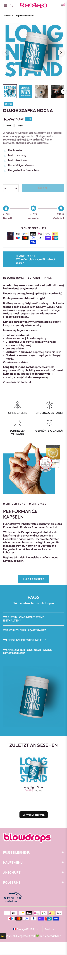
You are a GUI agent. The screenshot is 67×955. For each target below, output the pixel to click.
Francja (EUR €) (26, 929)
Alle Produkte (33, 579)
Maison (7, 15)
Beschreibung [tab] (13, 277)
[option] (33, 51)
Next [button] (61, 52)
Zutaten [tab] (34, 277)
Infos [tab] (48, 277)
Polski (48, 929)
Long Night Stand (33, 787)
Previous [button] (5, 52)
